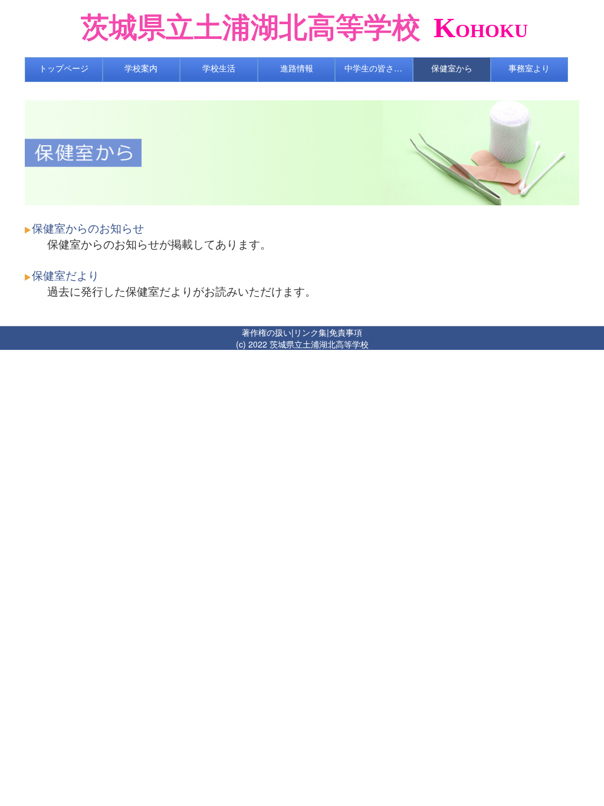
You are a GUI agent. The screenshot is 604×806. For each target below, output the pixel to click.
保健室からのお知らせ (88, 227)
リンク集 (310, 332)
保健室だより (65, 275)
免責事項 (345, 332)
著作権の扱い (266, 332)
